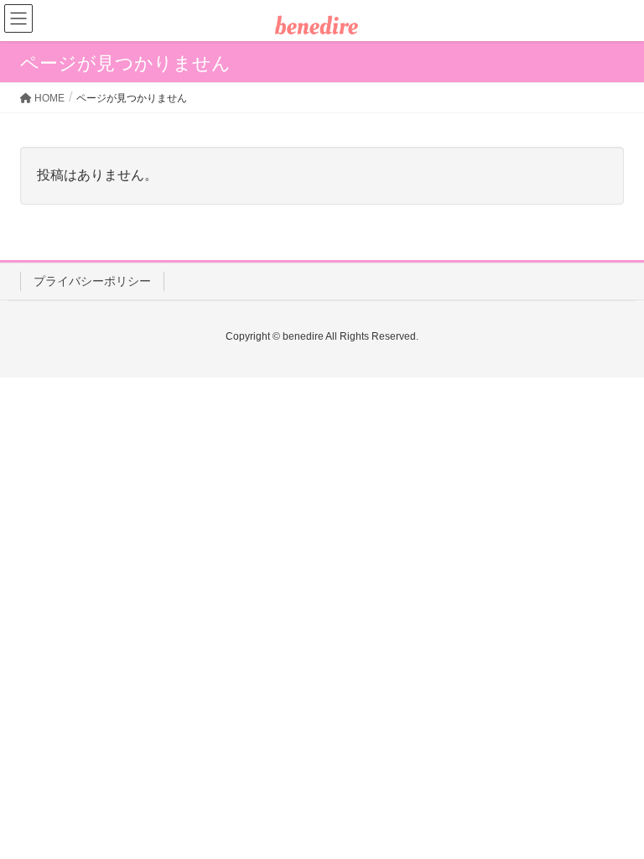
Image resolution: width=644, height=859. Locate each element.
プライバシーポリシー (92, 281)
